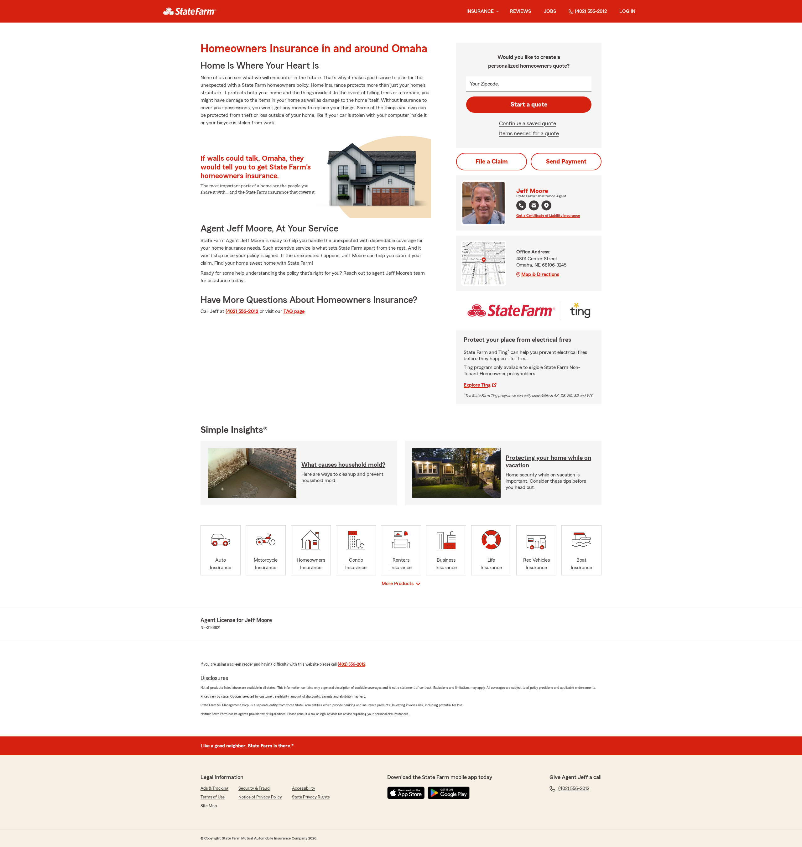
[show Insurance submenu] (496, 11)
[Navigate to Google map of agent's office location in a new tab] (546, 205)
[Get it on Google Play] (449, 793)
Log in (627, 11)
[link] (189, 11)
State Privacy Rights (311, 797)
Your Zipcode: (484, 83)
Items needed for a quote (529, 133)
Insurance (480, 11)
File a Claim (492, 161)
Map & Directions (540, 274)
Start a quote (529, 104)
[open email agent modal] (534, 206)
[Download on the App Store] (406, 793)
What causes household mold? (343, 465)
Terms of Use (212, 797)
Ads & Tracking (214, 788)
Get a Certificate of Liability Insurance (548, 215)
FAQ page (294, 311)
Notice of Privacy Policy (260, 797)
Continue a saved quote (527, 123)
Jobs (550, 11)
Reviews (520, 11)
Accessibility (303, 788)
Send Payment (566, 161)
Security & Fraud (254, 788)
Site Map (208, 806)
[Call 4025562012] (521, 205)
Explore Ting (477, 384)
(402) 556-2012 (591, 11)
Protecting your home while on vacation (548, 462)
